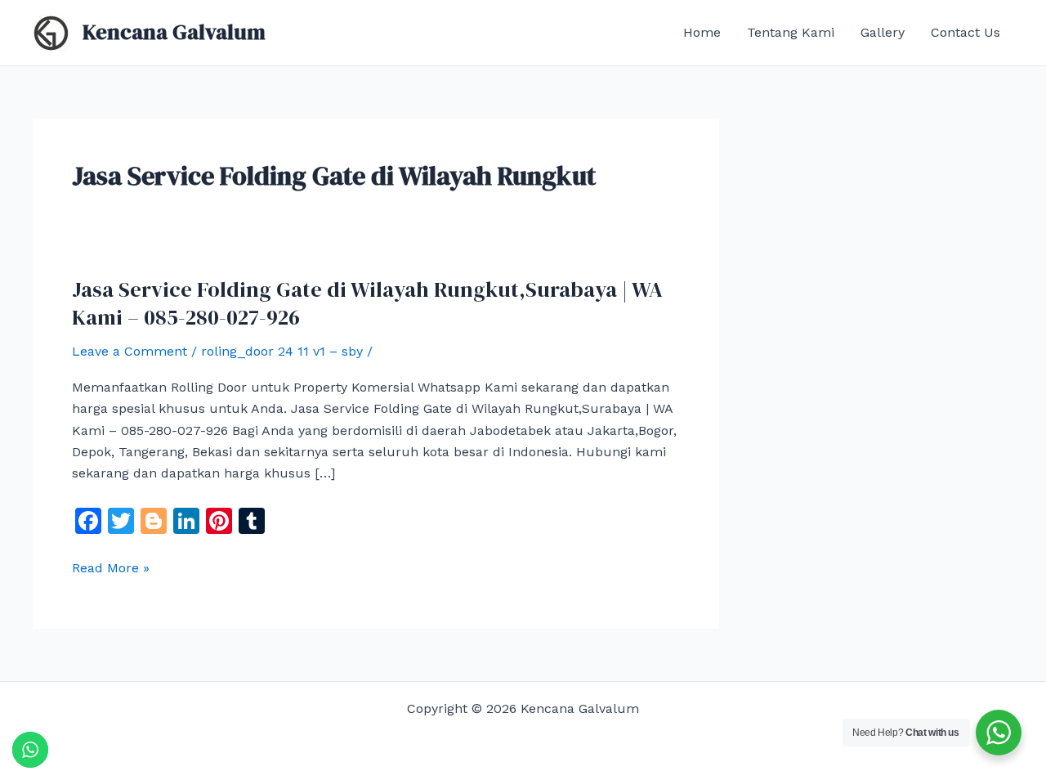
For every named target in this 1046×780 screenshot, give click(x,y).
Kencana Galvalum (174, 32)
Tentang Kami (790, 32)
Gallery (882, 32)
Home (702, 32)
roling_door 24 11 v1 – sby (282, 351)
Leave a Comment (129, 351)
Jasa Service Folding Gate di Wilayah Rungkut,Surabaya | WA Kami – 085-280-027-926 (367, 303)
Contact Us (965, 32)
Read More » (111, 568)
